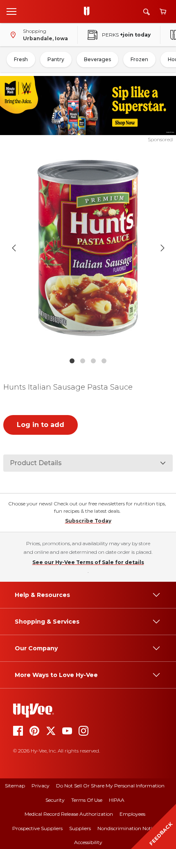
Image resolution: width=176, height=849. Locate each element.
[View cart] (162, 11)
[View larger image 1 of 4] (88, 248)
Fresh (21, 59)
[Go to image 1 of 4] (72, 361)
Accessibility (88, 842)
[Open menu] (11, 11)
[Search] (146, 12)
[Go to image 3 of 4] (93, 361)
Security (55, 800)
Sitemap (15, 785)
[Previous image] (14, 248)
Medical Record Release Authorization (69, 814)
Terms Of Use (86, 800)
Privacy (41, 785)
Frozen (139, 59)
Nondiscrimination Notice (127, 828)
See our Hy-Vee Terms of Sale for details (88, 562)
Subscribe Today (88, 521)
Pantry (55, 59)
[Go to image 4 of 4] (104, 361)
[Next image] (162, 248)
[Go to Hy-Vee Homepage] (89, 11)
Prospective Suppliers (37, 828)
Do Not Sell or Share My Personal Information (110, 785)
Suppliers (80, 828)
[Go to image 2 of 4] (82, 361)
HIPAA (116, 800)
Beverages (97, 59)
